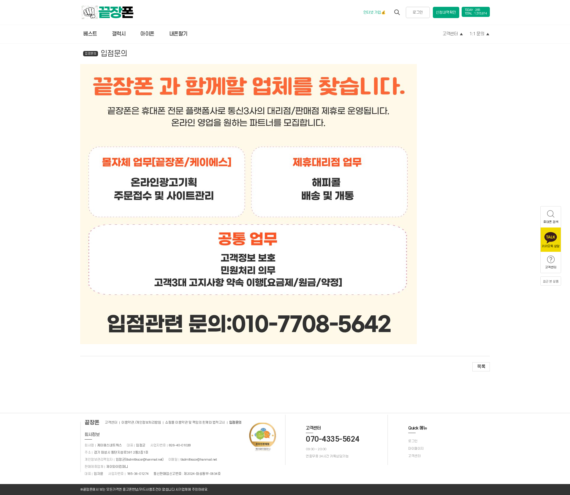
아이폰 (147, 34)
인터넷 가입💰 (374, 12)
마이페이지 (416, 449)
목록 (481, 366)
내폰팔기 (178, 34)
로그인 (418, 12)
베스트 (90, 34)
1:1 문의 (476, 33)
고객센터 (450, 33)
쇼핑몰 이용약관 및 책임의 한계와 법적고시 (195, 422)
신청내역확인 (446, 12)
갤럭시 (119, 34)
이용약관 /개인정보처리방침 (141, 422)
